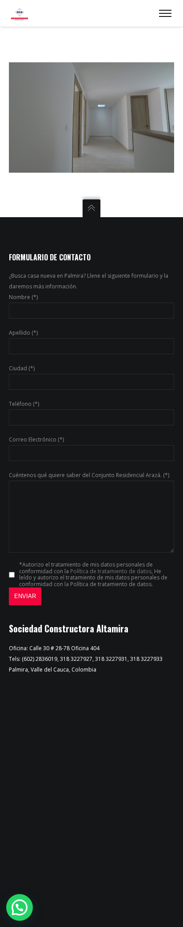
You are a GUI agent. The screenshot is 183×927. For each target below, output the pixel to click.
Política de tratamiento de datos (110, 571)
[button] (19, 907)
